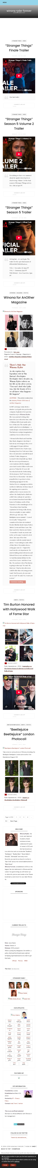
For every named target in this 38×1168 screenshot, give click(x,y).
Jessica (28, 1038)
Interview (12, 293)
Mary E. (28, 1046)
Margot (19, 1046)
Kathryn (10, 1042)
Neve (19, 1055)
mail (12, 1103)
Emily (9, 1033)
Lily (19, 1042)
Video (24, 41)
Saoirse (28, 1055)
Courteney (9, 1029)
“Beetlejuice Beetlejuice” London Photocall (19, 734)
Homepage (16, 1149)
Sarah (19, 1059)
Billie (19, 1025)
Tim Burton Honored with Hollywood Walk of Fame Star (19, 609)
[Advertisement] (19, 906)
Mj (9, 1055)
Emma (19, 1033)
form (15, 1103)
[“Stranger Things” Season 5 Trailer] (17, 284)
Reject (13, 1165)
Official (14, 961)
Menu (5, 2)
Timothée (28, 1059)
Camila (28, 1025)
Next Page (13, 821)
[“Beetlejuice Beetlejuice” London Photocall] (17, 809)
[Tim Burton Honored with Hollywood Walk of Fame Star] (17, 716)
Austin (28, 1021)
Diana (19, 1029)
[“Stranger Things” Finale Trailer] (17, 106)
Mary (9, 1051)
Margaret (9, 1046)
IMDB (25, 961)
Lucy (28, 1042)
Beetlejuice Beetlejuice (13, 724)
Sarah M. (9, 1059)
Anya (19, 1021)
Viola (14, 1063)
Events (16, 600)
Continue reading (17, 582)
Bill (9, 1025)
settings (16, 1161)
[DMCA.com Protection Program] (19, 1124)
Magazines (19, 293)
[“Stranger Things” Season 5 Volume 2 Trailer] (17, 194)
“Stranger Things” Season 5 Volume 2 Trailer (19, 124)
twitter (20, 1103)
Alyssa (9, 1021)
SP (13, 1098)
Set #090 (16, 352)
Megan (19, 1051)
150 (6, 821)
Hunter (19, 1038)
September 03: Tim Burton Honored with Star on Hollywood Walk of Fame (18, 668)
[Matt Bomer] (24, 1015)
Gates (9, 1038)
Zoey (23, 1063)
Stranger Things (16, 41)
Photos (26, 293)
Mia (28, 1051)
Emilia (28, 1029)
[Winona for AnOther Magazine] (17, 591)
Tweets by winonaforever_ (19, 1137)
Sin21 (34, 1146)
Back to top (6, 1149)
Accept (5, 1165)
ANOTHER (13, 398)
